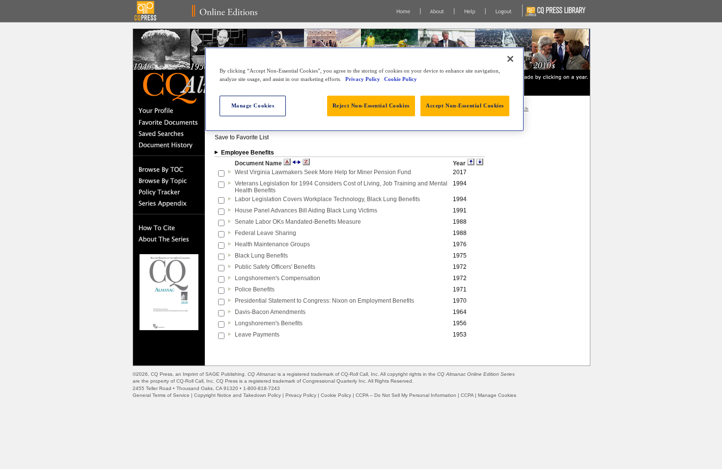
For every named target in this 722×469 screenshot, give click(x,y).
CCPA (467, 395)
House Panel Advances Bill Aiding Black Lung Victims (306, 210)
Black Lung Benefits (261, 255)
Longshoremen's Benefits (269, 323)
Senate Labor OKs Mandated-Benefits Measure (298, 221)
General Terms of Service (161, 395)
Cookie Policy (336, 395)
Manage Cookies (497, 395)
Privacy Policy (300, 395)
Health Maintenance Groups (272, 244)
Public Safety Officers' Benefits (275, 266)
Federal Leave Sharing (265, 233)
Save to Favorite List (242, 137)
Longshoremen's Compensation (277, 278)
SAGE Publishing (225, 374)
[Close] (510, 59)
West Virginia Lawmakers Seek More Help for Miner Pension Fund (323, 172)
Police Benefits (255, 289)
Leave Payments (257, 334)
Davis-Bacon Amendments (270, 312)
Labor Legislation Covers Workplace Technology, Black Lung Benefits (327, 199)
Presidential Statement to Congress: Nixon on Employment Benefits (324, 300)
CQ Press (161, 374)
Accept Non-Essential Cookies (465, 105)
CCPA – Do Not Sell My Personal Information (406, 395)
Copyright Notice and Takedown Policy (237, 395)
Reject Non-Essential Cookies (371, 105)
